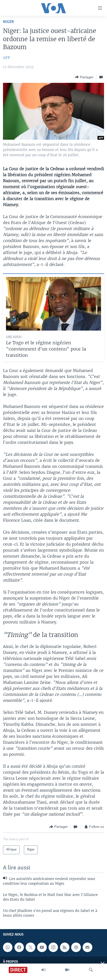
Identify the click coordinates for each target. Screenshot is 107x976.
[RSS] (64, 947)
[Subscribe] (87, 947)
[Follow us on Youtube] (42, 947)
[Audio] (43, 970)
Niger (8, 22)
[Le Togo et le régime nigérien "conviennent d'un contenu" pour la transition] (53, 304)
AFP (6, 57)
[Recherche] (90, 970)
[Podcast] (76, 947)
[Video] (67, 970)
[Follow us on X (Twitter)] (30, 947)
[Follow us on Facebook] (19, 947)
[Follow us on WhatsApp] (7, 947)
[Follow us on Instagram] (53, 947)
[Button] (84, 77)
